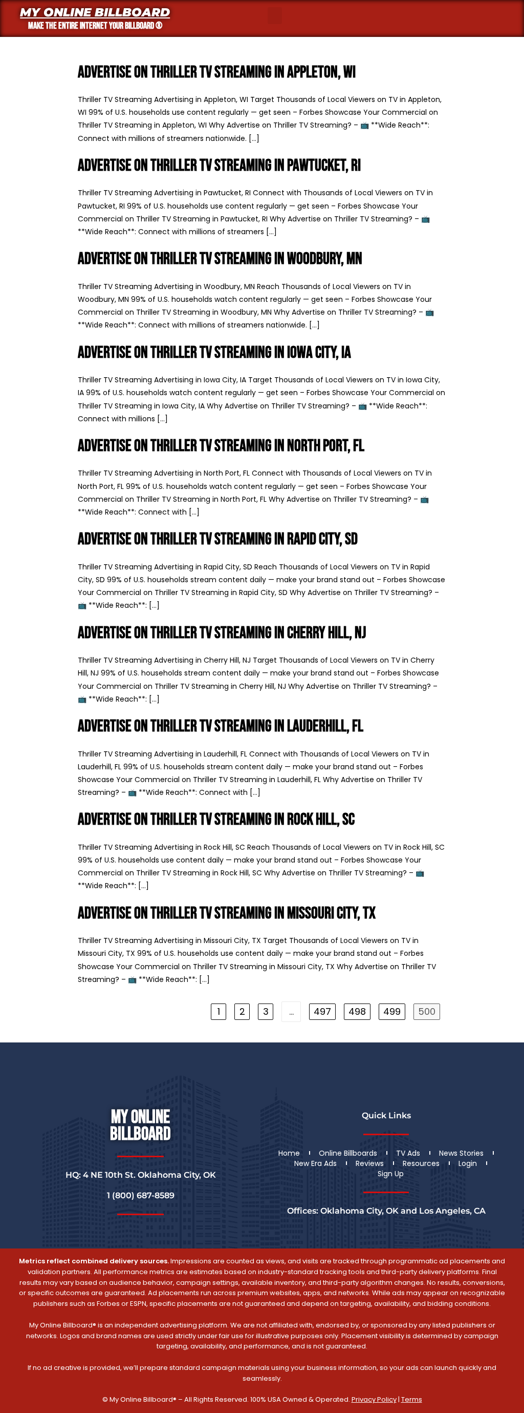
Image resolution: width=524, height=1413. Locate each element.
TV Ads (408, 1153)
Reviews (370, 1163)
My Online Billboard (95, 12)
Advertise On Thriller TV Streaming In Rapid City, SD (218, 539)
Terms (411, 1399)
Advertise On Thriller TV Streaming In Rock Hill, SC (216, 820)
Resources (421, 1163)
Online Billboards (348, 1153)
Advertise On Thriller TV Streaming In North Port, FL (221, 446)
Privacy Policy (374, 1399)
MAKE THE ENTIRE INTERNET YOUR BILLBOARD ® (95, 26)
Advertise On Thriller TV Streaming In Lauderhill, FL (220, 726)
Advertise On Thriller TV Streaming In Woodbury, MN (220, 259)
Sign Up (391, 1174)
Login (467, 1163)
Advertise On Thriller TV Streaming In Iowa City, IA (214, 353)
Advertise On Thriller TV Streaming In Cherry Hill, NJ (222, 633)
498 (357, 1011)
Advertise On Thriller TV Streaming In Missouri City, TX (227, 914)
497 (322, 1011)
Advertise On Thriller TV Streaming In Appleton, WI (217, 73)
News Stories (461, 1153)
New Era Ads (315, 1163)
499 (392, 1011)
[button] (275, 15)
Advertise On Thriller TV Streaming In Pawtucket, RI (219, 166)
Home (289, 1153)
